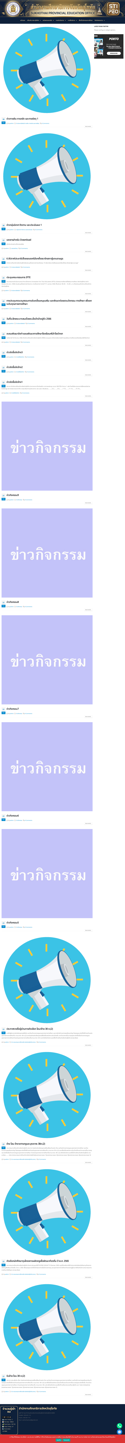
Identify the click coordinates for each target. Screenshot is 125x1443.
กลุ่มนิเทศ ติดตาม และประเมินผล (24, 230)
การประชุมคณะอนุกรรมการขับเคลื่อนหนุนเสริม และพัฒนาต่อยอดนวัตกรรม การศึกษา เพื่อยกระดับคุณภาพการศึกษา (49, 302)
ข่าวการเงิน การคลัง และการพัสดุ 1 (22, 119)
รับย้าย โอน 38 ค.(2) (15, 1376)
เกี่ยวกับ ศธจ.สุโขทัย (33, 20)
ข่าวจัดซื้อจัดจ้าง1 (14, 382)
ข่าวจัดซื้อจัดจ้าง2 (14, 367)
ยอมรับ (59, 1440)
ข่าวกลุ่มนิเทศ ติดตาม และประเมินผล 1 (24, 225)
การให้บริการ (71, 20)
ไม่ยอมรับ (66, 1440)
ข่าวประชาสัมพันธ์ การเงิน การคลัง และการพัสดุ (27, 123)
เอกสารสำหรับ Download (18, 240)
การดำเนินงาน (60, 20)
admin (12, 123)
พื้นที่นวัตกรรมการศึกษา (86, 20)
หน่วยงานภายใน (47, 20)
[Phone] (119, 1425)
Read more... (88, 126)
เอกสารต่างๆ (14, 248)
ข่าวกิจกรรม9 (12, 495)
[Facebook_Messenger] (119, 1431)
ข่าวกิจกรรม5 (12, 923)
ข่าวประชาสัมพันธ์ (15, 267)
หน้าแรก (22, 20)
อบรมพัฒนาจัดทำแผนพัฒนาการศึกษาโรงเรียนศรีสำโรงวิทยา (34, 334)
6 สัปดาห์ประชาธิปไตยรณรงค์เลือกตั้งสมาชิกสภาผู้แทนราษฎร (34, 258)
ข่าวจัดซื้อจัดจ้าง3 (14, 352)
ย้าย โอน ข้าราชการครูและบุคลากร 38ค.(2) (25, 1144)
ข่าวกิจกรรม (19, 500)
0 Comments (45, 123)
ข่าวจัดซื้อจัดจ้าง (20, 357)
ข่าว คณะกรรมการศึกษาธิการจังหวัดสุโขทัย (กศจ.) (23, 1042)
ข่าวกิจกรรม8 (12, 602)
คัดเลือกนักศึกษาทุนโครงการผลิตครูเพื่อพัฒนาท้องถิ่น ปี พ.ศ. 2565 (37, 1261)
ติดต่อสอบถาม (99, 20)
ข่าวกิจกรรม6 (12, 816)
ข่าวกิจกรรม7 (12, 709)
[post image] (47, 70)
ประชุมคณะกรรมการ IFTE (18, 277)
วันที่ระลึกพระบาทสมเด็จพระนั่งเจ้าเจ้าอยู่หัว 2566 (28, 319)
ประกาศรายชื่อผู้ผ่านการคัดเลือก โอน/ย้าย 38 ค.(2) (29, 1029)
